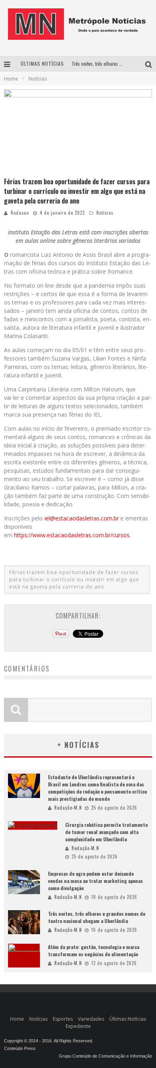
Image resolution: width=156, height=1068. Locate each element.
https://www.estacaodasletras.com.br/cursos (72, 535)
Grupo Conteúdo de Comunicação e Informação (105, 1056)
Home (11, 78)
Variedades (91, 1019)
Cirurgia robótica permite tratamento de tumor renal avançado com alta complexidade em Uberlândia (106, 831)
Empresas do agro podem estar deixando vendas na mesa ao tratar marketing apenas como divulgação (95, 880)
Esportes (63, 1019)
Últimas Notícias (127, 1019)
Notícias (105, 213)
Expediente (78, 1026)
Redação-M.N (68, 807)
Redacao (20, 213)
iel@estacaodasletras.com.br (81, 518)
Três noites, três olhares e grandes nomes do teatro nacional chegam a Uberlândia (96, 917)
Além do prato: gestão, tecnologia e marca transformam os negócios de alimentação (93, 950)
